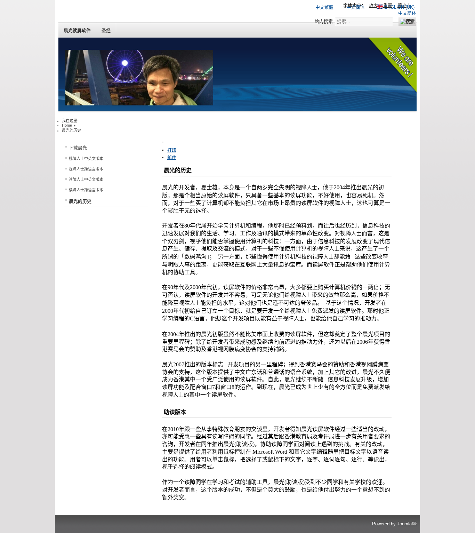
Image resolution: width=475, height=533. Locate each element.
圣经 (106, 30)
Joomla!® (407, 523)
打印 (171, 150)
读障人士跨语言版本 (86, 190)
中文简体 (355, 7)
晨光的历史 (80, 201)
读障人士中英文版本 (86, 179)
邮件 (171, 157)
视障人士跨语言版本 (86, 169)
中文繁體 (324, 7)
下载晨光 (78, 147)
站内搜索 (324, 21)
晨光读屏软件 (77, 30)
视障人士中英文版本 (86, 159)
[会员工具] (162, 142)
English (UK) (398, 7)
